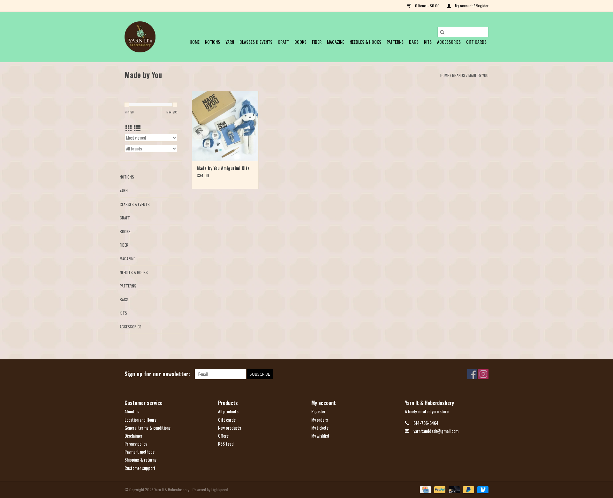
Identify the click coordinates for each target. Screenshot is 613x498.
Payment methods (140, 451)
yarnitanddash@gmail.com (435, 430)
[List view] (137, 128)
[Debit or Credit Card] (453, 489)
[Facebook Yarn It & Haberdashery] (472, 374)
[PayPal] (439, 489)
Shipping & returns (140, 459)
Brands (458, 75)
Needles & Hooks (365, 41)
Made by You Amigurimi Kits (223, 168)
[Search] (442, 32)
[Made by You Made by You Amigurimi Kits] (225, 126)
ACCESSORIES (449, 41)
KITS (428, 41)
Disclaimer (133, 435)
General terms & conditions (147, 427)
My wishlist (320, 435)
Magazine (335, 41)
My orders (319, 419)
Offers (223, 435)
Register (318, 411)
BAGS (414, 41)
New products (229, 427)
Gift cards (476, 41)
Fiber (317, 41)
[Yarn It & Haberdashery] (140, 36)
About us (132, 411)
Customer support (140, 467)
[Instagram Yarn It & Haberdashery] (483, 374)
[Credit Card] (425, 489)
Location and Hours (140, 419)
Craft (283, 41)
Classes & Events (255, 41)
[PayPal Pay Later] (468, 489)
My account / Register (471, 5)
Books (300, 41)
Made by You (478, 75)
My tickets (320, 427)
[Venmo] (481, 489)
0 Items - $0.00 (427, 5)
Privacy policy (136, 443)
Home (195, 41)
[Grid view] (128, 128)
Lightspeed (219, 489)
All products (228, 411)
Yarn (229, 41)
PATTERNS (395, 41)
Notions (212, 41)
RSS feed (226, 443)
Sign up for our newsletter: (157, 374)
